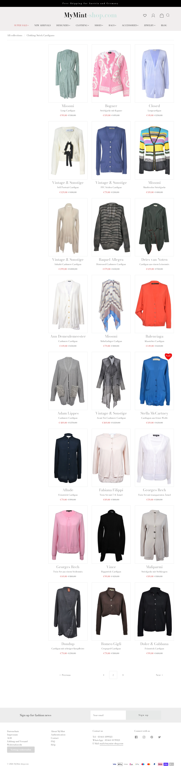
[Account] (153, 15)
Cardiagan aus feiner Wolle (154, 418)
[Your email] (108, 715)
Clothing (81, 25)
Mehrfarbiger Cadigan (111, 341)
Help (53, 744)
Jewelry (149, 25)
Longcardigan (154, 110)
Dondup (68, 643)
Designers (62, 25)
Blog (164, 25)
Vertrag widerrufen (21, 749)
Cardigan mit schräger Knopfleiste (67, 648)
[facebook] (136, 737)
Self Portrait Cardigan (68, 187)
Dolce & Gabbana (154, 643)
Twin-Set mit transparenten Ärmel (154, 495)
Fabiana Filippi (111, 490)
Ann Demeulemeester (68, 336)
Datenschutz (13, 731)
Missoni (68, 106)
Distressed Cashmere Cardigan (111, 264)
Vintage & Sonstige (68, 182)
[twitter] (159, 737)
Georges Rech (154, 490)
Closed (154, 106)
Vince (111, 567)
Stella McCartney (154, 413)
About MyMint (58, 731)
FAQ (53, 741)
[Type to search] (167, 15)
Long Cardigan (68, 110)
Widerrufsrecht (14, 744)
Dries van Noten (154, 259)
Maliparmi (154, 567)
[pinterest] (152, 737)
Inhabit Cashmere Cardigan (68, 264)
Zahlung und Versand (17, 741)
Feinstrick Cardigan (68, 495)
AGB (9, 738)
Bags (112, 25)
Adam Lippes (68, 413)
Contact (55, 738)
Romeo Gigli (111, 643)
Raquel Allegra (111, 259)
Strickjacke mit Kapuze (111, 110)
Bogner (111, 106)
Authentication (58, 734)
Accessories (129, 25)
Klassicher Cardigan (154, 341)
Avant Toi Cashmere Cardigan (111, 418)
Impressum (12, 734)
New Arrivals (42, 25)
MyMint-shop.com (21, 764)
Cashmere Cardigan (67, 341)
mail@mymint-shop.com (111, 743)
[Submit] (168, 15)
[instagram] (144, 737)
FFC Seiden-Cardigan (111, 187)
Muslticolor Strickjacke (154, 187)
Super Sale (20, 25)
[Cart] (161, 16)
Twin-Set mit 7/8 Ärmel (111, 495)
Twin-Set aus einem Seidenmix (68, 571)
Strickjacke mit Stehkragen (154, 571)
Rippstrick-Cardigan (111, 571)
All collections (14, 35)
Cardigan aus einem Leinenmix (154, 264)
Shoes (98, 25)
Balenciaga (154, 336)
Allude (67, 490)
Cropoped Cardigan (111, 648)
